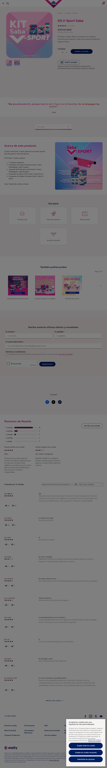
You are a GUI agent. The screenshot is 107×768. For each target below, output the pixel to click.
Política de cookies (94, 740)
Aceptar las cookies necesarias (86, 752)
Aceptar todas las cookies (86, 745)
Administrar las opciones (86, 759)
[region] (85, 742)
